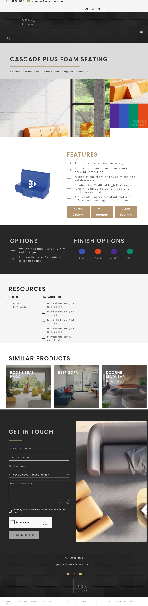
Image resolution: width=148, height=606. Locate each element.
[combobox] (39, 475)
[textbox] (38, 475)
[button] (141, 31)
